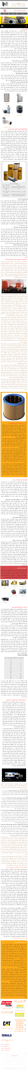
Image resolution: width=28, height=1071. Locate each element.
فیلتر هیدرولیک (19, 103)
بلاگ (13, 13)
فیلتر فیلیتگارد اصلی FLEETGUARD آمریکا (20, 1027)
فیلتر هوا (6, 103)
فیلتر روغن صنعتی (7, 127)
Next (26, 19)
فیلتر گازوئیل (19, 115)
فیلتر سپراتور (6, 115)
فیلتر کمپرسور (17, 958)
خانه (4, 13)
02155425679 (18, 10)
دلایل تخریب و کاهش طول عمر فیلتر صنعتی (20, 938)
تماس (22, 13)
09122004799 (24, 10)
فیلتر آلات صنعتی (14, 1055)
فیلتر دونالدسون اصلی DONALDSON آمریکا (20, 1023)
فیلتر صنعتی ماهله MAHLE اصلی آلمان (7, 1041)
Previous (1, 19)
